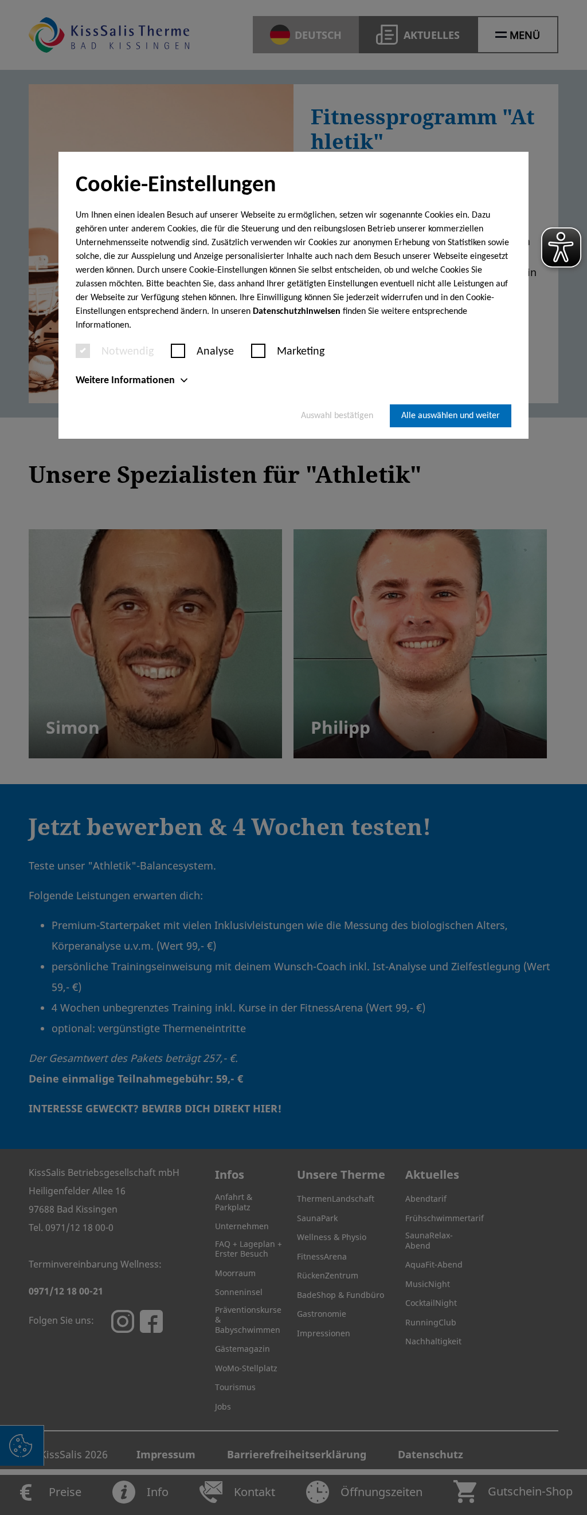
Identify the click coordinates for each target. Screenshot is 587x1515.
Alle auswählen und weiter (450, 415)
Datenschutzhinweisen (297, 311)
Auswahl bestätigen (337, 415)
